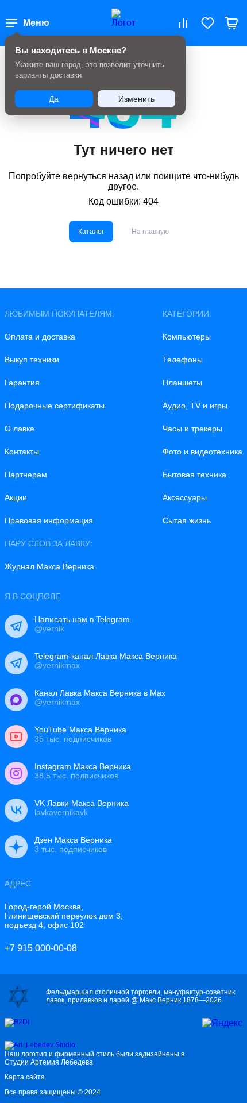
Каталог (91, 231)
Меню (36, 23)
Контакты (22, 451)
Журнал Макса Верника (49, 566)
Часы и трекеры (192, 428)
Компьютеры (187, 336)
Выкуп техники (32, 359)
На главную (150, 231)
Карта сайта (25, 1077)
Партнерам (26, 474)
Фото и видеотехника (202, 451)
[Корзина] (231, 23)
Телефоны (183, 359)
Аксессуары (185, 497)
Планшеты (182, 382)
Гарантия (22, 382)
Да (54, 98)
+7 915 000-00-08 (41, 948)
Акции (16, 497)
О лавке (19, 428)
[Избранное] (207, 23)
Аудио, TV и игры (195, 405)
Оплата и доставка (40, 336)
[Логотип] (123, 23)
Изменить (136, 98)
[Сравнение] (183, 23)
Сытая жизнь (187, 520)
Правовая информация (49, 520)
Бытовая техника (194, 474)
